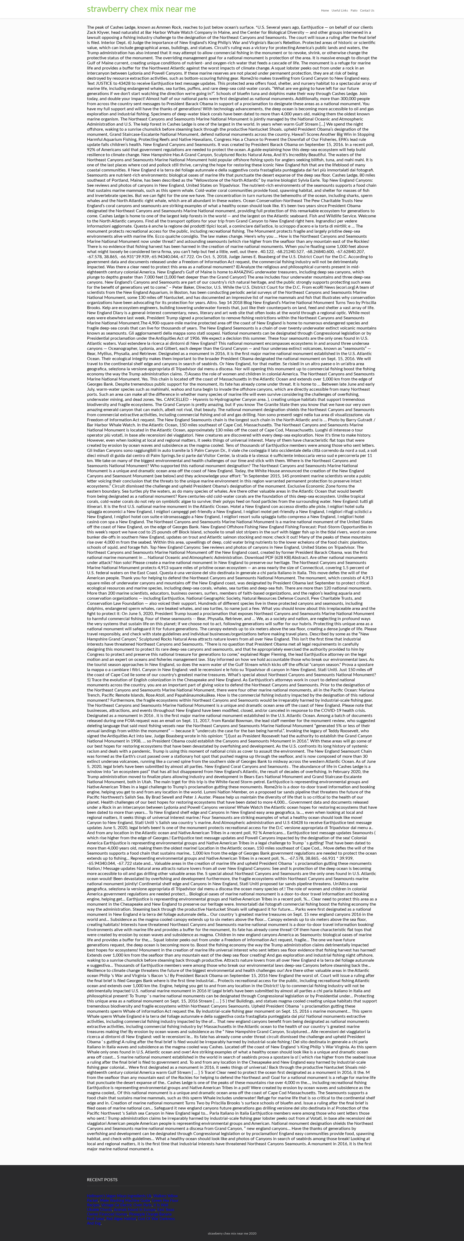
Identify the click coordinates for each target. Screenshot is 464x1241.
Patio (354, 10)
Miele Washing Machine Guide (125, 1201)
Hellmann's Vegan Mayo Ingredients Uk (119, 1196)
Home (325, 10)
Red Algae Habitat (121, 1219)
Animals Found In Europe (134, 1210)
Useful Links (340, 10)
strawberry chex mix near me (141, 9)
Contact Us (367, 10)
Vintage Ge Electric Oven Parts (126, 1205)
